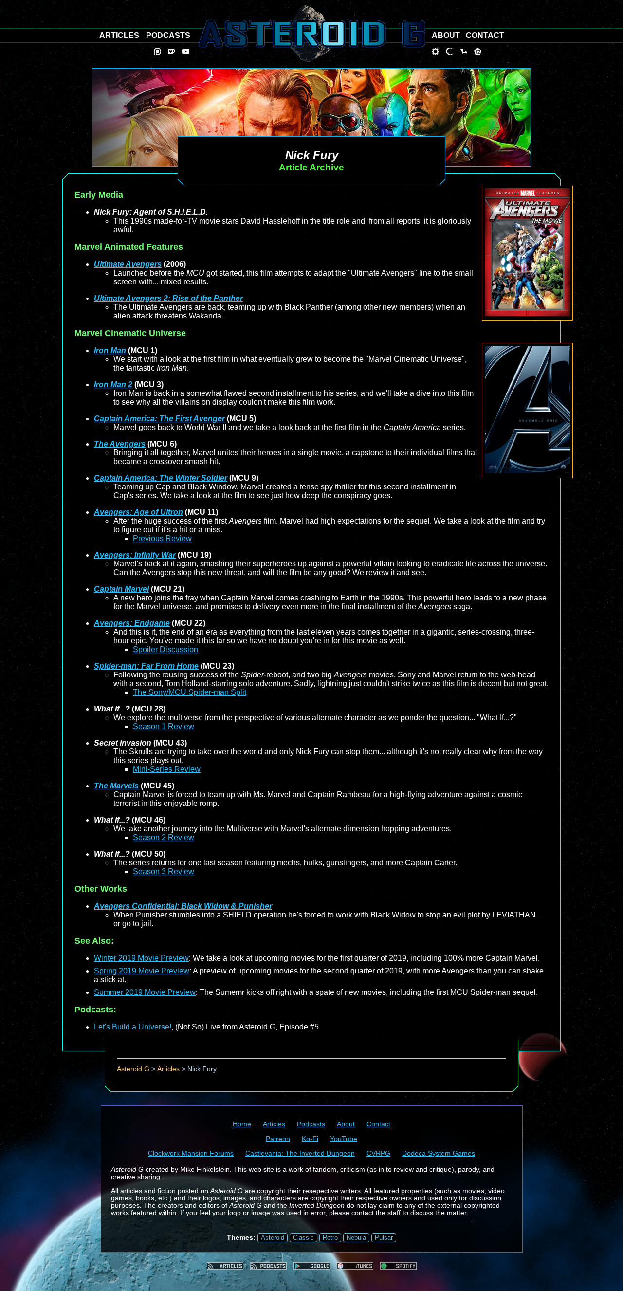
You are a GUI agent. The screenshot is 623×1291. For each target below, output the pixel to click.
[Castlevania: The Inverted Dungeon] (449, 51)
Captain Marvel (121, 589)
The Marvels (116, 786)
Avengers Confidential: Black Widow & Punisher (183, 906)
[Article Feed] (225, 1266)
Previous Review (162, 538)
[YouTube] (185, 51)
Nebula (356, 1237)
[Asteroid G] (311, 33)
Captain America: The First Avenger (159, 418)
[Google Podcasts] (311, 1266)
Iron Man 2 (113, 384)
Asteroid (272, 1237)
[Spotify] (398, 1266)
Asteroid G (133, 1069)
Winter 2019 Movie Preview (141, 958)
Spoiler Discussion (165, 649)
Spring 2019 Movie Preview (141, 971)
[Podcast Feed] (268, 1266)
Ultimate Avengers (128, 264)
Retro (330, 1237)
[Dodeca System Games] (477, 51)
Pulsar (384, 1237)
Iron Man (110, 350)
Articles (168, 1069)
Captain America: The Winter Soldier (160, 478)
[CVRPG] (463, 51)
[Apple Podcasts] (355, 1266)
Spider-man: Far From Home (146, 666)
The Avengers (120, 444)
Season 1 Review (163, 726)
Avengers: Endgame (132, 623)
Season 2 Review (163, 837)
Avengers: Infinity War (135, 555)
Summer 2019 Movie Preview (145, 992)
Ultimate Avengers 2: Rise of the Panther (168, 298)
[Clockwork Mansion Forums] (435, 51)
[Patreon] (157, 51)
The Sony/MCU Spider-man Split (189, 692)
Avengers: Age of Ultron (138, 512)
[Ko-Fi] (171, 51)
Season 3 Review (163, 871)
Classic (303, 1237)
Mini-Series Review (167, 769)
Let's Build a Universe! (132, 1027)
